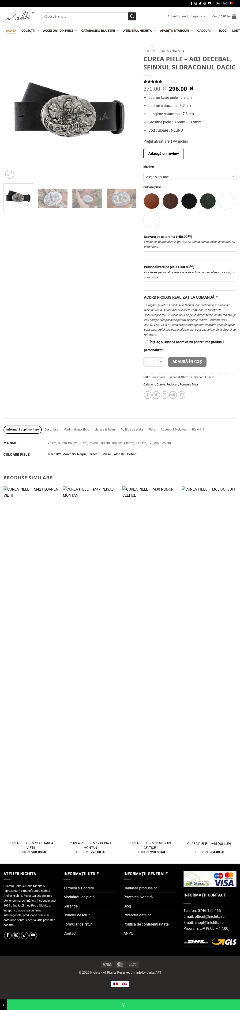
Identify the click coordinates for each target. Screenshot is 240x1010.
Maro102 (54, 454)
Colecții (28, 30)
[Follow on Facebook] (191, 3)
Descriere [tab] (51, 429)
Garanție (71, 906)
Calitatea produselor (140, 888)
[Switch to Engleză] (124, 984)
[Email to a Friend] (165, 395)
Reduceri (172, 384)
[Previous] (12, 113)
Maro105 (69, 454)
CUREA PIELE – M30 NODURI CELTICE (149, 845)
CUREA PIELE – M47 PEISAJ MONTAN (90, 845)
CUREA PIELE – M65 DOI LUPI (209, 844)
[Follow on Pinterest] (204, 3)
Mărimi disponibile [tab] (76, 429)
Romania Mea (173, 51)
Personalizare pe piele (169, 267)
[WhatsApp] (123, 1004)
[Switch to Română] (115, 984)
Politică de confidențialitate (146, 924)
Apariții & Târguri (174, 30)
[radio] (170, 201)
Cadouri (203, 30)
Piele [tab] (151, 429)
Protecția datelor (137, 915)
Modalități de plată (79, 897)
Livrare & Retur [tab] (104, 429)
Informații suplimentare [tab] (22, 429)
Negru (81, 454)
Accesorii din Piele (58, 30)
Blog (223, 30)
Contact (70, 933)
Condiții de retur (77, 915)
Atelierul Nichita (137, 30)
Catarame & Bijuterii (98, 30)
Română (221, 3)
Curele (161, 384)
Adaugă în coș (187, 362)
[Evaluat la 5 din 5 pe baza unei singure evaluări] (189, 81)
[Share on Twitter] (156, 395)
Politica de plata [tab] (132, 429)
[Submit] (132, 16)
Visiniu (107, 454)
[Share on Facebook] (148, 395)
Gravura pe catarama (168, 237)
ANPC (128, 933)
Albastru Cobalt (125, 454)
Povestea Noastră (138, 897)
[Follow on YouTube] (209, 3)
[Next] (128, 113)
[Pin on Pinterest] (173, 395)
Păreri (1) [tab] (199, 429)
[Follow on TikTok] (200, 3)
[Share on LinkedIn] (181, 395)
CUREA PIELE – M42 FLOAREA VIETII (30, 845)
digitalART (153, 973)
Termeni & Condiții (79, 888)
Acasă (11, 30)
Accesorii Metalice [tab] (174, 429)
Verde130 (94, 454)
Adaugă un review (163, 153)
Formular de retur (78, 924)
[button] (186, 16)
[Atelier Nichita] (19, 16)
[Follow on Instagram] (196, 3)
